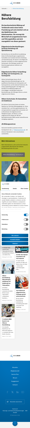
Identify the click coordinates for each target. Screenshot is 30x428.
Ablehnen (15, 243)
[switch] (26, 219)
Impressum (15, 409)
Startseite (4, 8)
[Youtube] (23, 392)
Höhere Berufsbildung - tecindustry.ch (13, 154)
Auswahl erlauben (15, 239)
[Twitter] (12, 392)
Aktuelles (15, 367)
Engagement (15, 381)
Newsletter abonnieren (16, 401)
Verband (15, 385)
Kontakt (15, 412)
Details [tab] (15, 188)
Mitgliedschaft (15, 371)
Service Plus (15, 374)
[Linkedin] (17, 392)
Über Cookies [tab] (24, 188)
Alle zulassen (15, 235)
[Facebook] (7, 392)
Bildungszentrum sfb (19, 130)
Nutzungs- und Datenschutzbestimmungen (13, 410)
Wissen (15, 378)
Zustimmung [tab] (5, 188)
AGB (26, 410)
